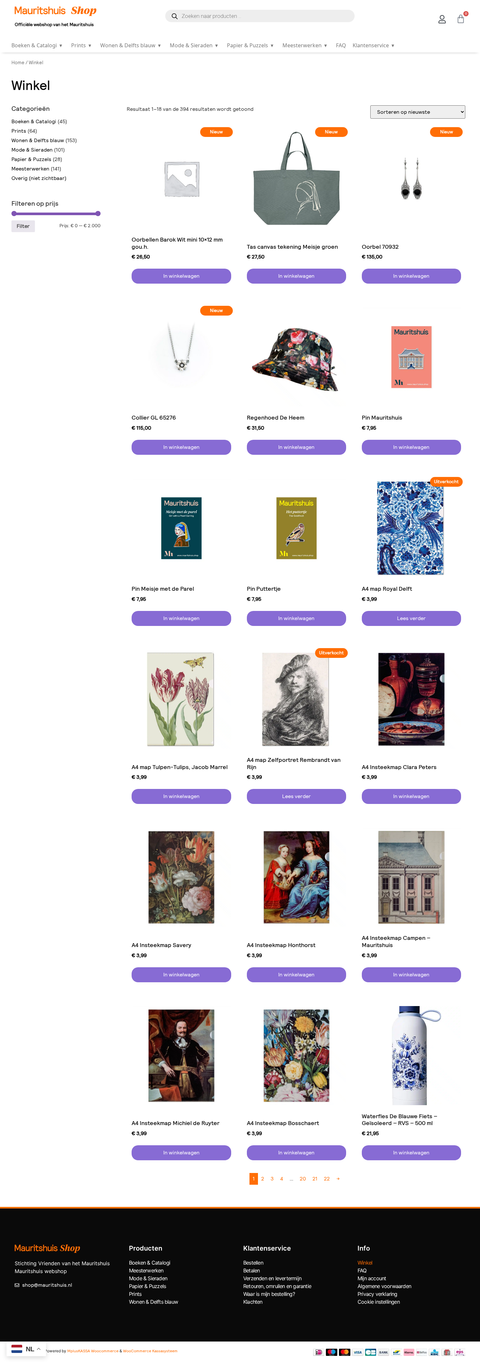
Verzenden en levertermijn (272, 1278)
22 (327, 1178)
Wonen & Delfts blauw (130, 45)
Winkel (365, 1262)
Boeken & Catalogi (36, 45)
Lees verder (411, 618)
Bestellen (253, 1262)
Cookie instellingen (379, 1301)
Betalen (251, 1270)
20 (303, 1178)
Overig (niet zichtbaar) (39, 178)
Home (17, 63)
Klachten (253, 1301)
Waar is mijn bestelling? (269, 1294)
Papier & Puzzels (250, 45)
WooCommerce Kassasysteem (150, 1351)
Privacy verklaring (377, 1294)
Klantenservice (373, 45)
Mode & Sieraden (194, 45)
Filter (23, 226)
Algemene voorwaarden (384, 1286)
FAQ (341, 45)
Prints (81, 45)
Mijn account (372, 1278)
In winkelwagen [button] (181, 276)
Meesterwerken (304, 45)
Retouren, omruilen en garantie (277, 1286)
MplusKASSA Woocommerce (93, 1351)
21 (314, 1178)
